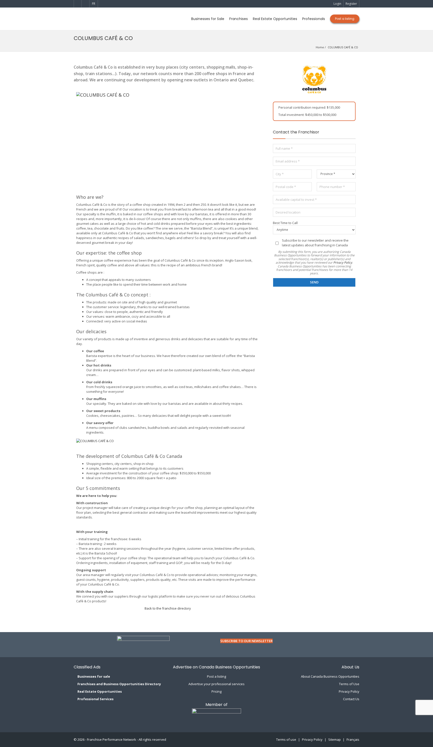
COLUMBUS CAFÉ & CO (343, 47)
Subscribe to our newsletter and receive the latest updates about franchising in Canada (315, 242)
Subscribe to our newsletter (246, 641)
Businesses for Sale (207, 18)
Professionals (313, 18)
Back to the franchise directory (168, 608)
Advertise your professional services (216, 684)
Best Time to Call (285, 223)
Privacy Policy (342, 262)
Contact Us (351, 699)
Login (337, 4)
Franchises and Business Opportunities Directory (119, 684)
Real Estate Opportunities (275, 18)
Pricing (216, 691)
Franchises (238, 18)
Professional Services (95, 699)
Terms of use (286, 739)
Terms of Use (349, 684)
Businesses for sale (93, 676)
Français (353, 739)
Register (351, 4)
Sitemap (334, 739)
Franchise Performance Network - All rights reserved (126, 739)
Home (320, 47)
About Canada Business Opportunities (330, 676)
